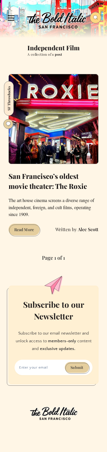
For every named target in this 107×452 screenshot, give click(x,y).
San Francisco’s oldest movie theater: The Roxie (48, 181)
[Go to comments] (8, 124)
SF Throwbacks (9, 98)
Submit (76, 367)
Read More (27, 231)
